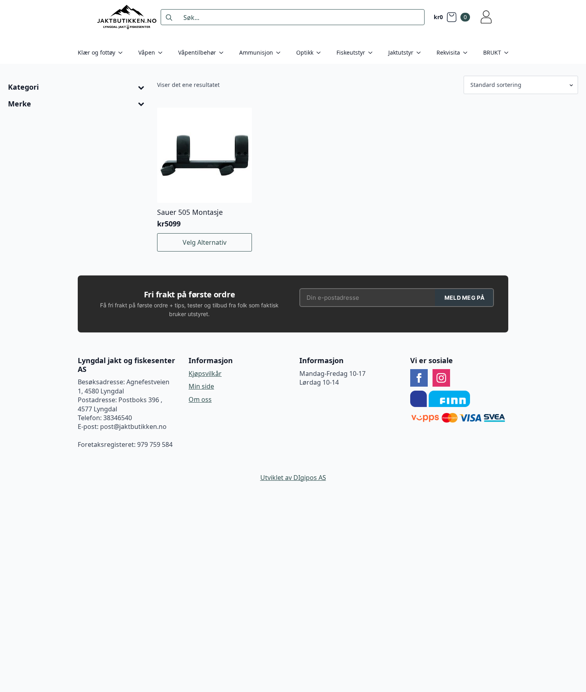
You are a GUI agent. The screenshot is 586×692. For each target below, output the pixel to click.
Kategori (23, 87)
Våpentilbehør (197, 52)
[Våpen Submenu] (162, 52)
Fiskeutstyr (350, 52)
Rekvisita (448, 52)
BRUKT (492, 52)
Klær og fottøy (96, 52)
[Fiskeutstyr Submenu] (372, 52)
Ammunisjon (256, 52)
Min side (201, 386)
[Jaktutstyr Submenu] (421, 52)
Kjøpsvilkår (205, 373)
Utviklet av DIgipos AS (293, 477)
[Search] (169, 18)
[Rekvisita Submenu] (467, 52)
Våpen (146, 52)
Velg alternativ (204, 242)
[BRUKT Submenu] (508, 52)
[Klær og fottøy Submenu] (122, 52)
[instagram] (441, 378)
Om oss (200, 399)
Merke (19, 104)
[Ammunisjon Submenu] (280, 52)
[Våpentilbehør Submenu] (223, 52)
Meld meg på (464, 297)
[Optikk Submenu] (320, 52)
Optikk (304, 52)
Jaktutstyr (400, 52)
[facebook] (419, 378)
